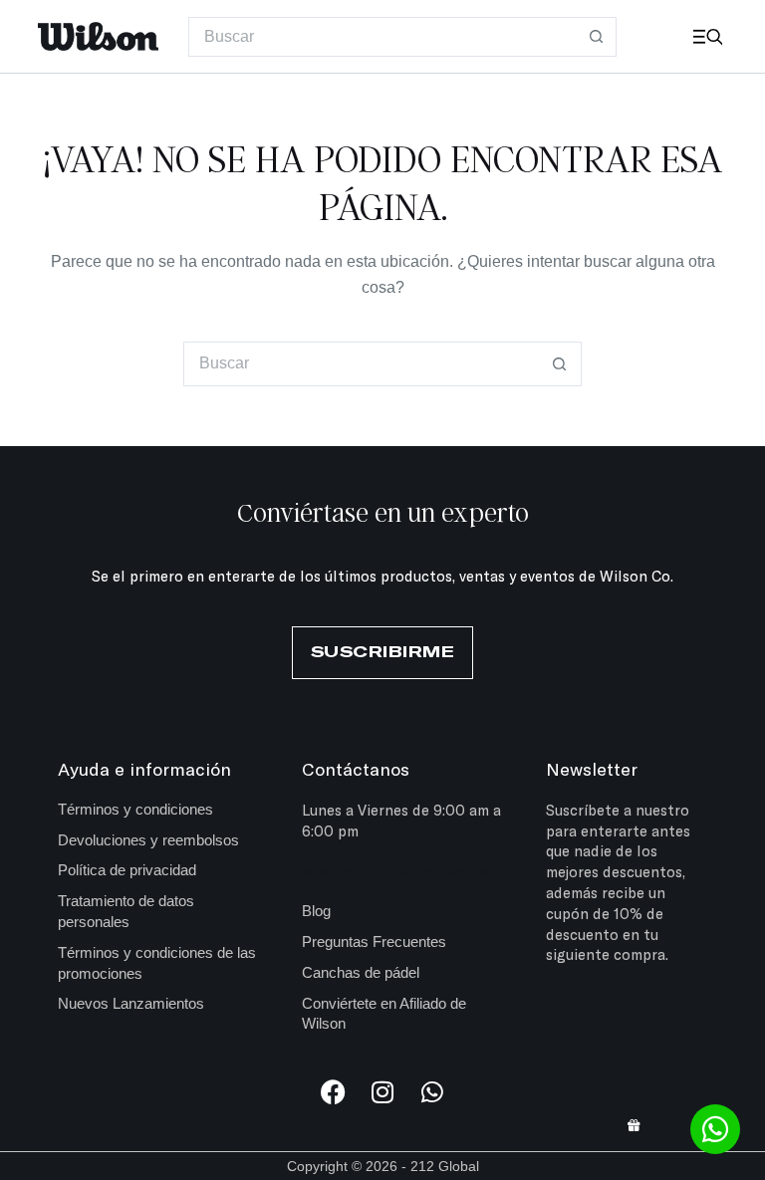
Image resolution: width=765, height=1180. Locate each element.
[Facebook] (333, 1091)
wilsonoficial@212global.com (401, 870)
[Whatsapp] (432, 1091)
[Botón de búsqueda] (597, 37)
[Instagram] (383, 1091)
